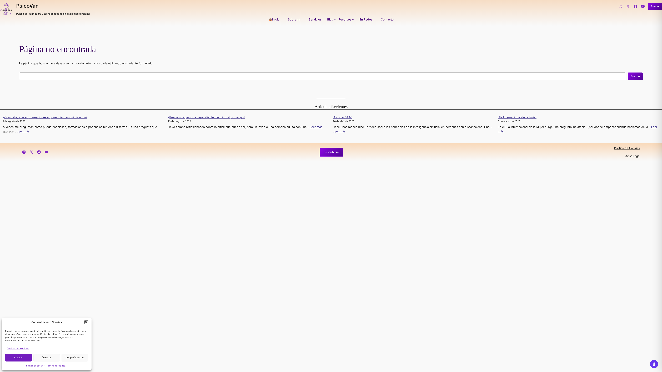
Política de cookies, (35, 365)
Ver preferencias (75, 357)
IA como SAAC (342, 117)
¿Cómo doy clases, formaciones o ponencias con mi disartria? (45, 117)
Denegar (47, 357)
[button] (86, 322)
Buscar (655, 6)
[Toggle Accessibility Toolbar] (654, 364)
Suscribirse (331, 152)
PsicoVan (27, 6)
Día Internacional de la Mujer (517, 117)
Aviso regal (632, 156)
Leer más (23, 131)
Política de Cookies (627, 148)
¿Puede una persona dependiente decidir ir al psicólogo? (206, 117)
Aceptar (18, 357)
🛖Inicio (273, 19)
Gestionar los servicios (18, 348)
